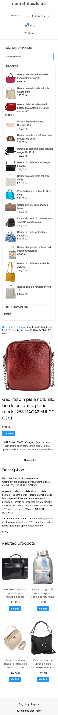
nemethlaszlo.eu (29, 3)
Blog (21, 704)
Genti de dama (17, 327)
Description (30, 460)
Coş (27, 704)
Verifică (9, 433)
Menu (31, 33)
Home (5, 327)
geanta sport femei (19, 446)
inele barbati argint (39, 446)
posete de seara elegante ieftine (36, 449)
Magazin (35, 704)
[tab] (30, 460)
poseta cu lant (10, 449)
